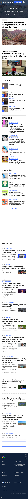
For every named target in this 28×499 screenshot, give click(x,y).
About (3, 461)
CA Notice (4, 486)
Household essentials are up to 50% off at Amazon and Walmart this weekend (17, 202)
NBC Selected (17, 482)
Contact (3, 464)
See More (14, 208)
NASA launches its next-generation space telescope (17, 85)
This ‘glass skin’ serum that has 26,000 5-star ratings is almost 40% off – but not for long (17, 185)
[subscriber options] (23, 2)
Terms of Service (18, 461)
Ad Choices (4, 475)
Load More (14, 444)
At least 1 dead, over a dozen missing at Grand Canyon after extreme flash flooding (14, 24)
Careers (3, 472)
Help (3, 469)
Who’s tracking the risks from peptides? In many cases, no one (17, 152)
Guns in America (16, 14)
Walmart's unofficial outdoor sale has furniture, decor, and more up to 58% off (17, 176)
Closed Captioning (18, 472)
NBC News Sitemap (18, 469)
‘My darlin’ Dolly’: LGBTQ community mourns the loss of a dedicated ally (17, 162)
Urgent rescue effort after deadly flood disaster (16, 109)
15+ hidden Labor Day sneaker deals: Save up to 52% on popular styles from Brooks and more (17, 194)
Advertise (16, 479)
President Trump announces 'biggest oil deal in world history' (17, 94)
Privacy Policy (5, 479)
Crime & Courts (5, 14)
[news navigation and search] (26, 2)
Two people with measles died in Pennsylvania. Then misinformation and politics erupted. (17, 141)
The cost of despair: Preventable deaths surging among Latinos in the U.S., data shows (14, 54)
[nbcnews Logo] (3, 457)
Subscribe (16, 475)
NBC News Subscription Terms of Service (19, 465)
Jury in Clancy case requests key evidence (17, 101)
